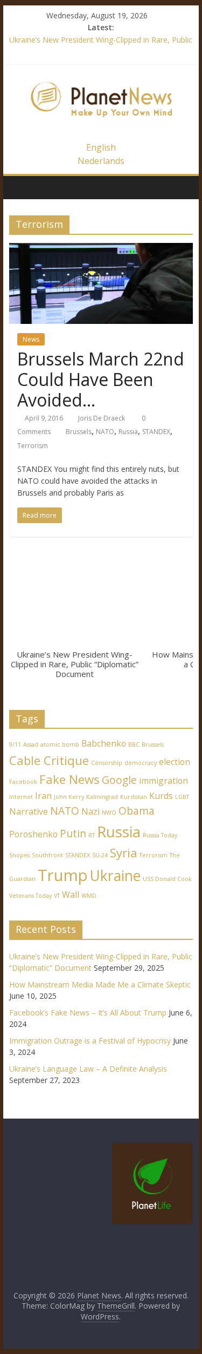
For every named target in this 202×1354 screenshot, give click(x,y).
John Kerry (69, 797)
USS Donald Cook (167, 879)
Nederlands (101, 161)
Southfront (47, 855)
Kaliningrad (102, 797)
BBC (134, 744)
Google (119, 780)
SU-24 (100, 855)
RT (91, 835)
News (31, 339)
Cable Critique (49, 760)
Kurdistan (133, 797)
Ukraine (115, 875)
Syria (123, 852)
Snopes (19, 855)
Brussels (79, 431)
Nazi (90, 811)
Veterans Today (30, 895)
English (101, 147)
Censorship (106, 763)
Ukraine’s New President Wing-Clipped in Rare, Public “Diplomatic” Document (74, 664)
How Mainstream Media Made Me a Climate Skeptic (100, 984)
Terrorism (32, 445)
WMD (88, 895)
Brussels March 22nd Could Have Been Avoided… (100, 379)
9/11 (15, 744)
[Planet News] (101, 76)
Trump (63, 875)
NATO (105, 431)
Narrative (28, 811)
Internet (21, 797)
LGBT (182, 797)
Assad (30, 744)
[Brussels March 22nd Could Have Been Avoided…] (101, 249)
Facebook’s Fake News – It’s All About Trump (87, 1012)
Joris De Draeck (101, 418)
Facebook (23, 782)
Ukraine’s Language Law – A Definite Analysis (88, 1069)
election (174, 762)
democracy (140, 763)
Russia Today (160, 835)
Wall (70, 895)
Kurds (161, 796)
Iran (43, 796)
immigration (163, 781)
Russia (128, 431)
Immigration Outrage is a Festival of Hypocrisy (90, 1040)
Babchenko (103, 743)
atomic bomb (59, 744)
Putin (73, 833)
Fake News (69, 779)
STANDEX (156, 431)
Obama (137, 810)
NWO (109, 812)
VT (57, 895)
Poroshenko (33, 834)
